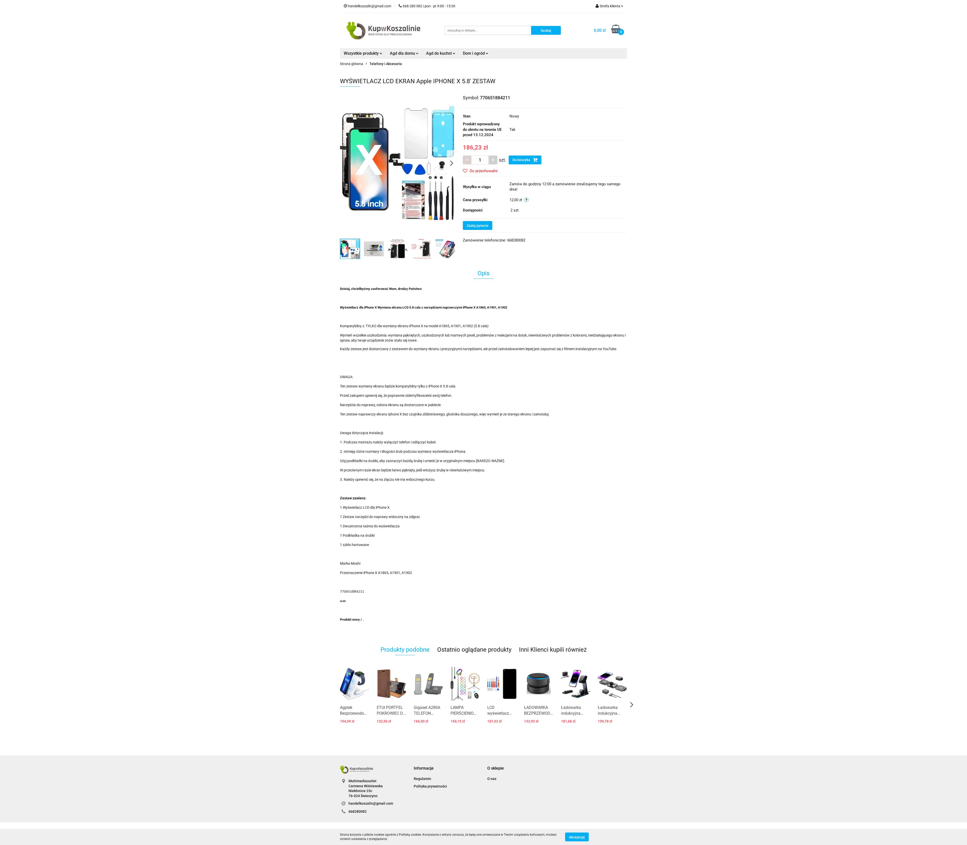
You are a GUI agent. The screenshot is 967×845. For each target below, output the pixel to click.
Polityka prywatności (430, 786)
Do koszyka (521, 160)
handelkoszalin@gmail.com (371, 803)
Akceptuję (577, 837)
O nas (491, 779)
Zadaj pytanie (478, 226)
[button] (424, 768)
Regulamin (422, 779)
